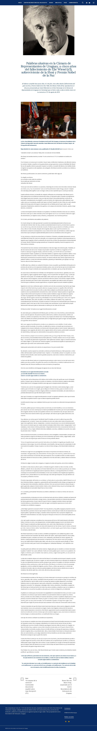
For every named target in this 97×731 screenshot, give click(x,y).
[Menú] (93, 2)
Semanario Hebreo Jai (67, 149)
